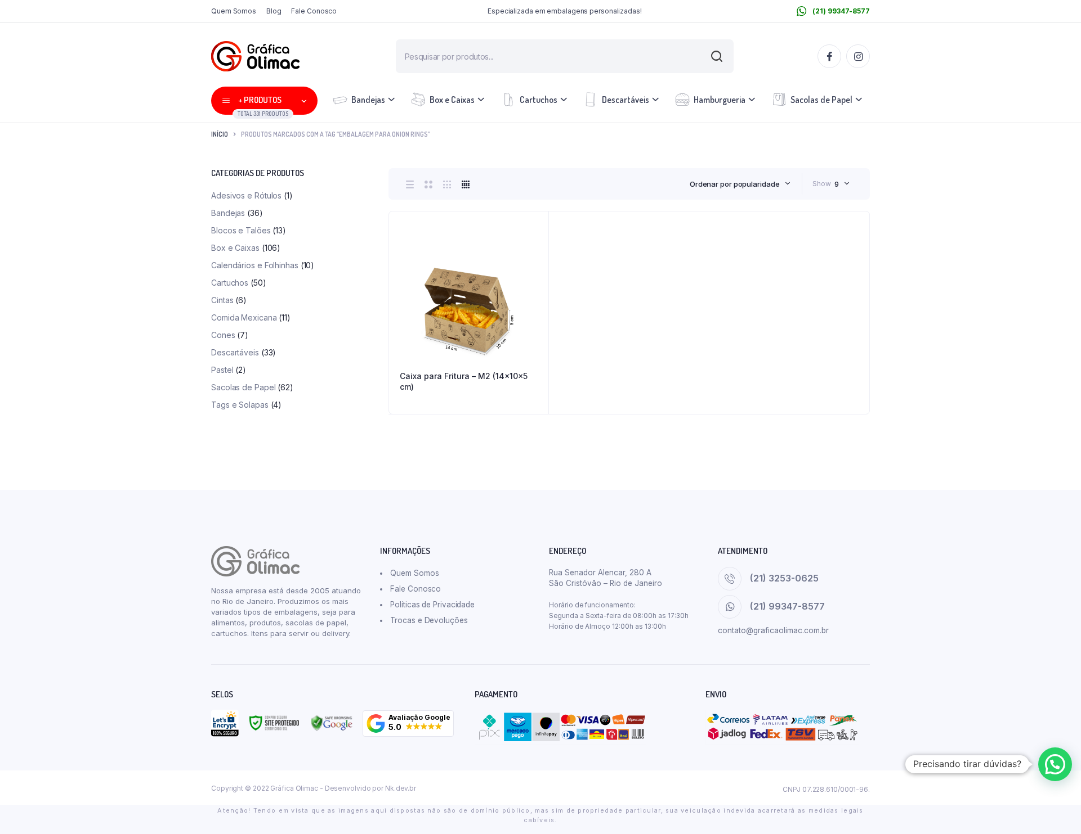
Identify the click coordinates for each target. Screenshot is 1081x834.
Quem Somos (233, 11)
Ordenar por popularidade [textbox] (735, 183)
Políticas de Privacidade (432, 604)
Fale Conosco (314, 11)
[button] (408, 723)
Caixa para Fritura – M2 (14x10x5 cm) (464, 381)
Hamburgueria (719, 99)
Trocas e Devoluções (428, 620)
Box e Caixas (452, 99)
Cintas (222, 300)
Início (219, 134)
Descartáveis (625, 99)
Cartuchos (538, 99)
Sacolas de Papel (821, 99)
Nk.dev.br (400, 788)
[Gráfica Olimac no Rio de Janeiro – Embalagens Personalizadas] (255, 56)
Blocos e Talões (241, 230)
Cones (223, 335)
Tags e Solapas (240, 404)
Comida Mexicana (244, 317)
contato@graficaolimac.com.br (773, 630)
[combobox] (740, 184)
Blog (274, 11)
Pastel (222, 370)
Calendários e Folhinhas (254, 265)
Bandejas (368, 99)
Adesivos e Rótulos (246, 195)
